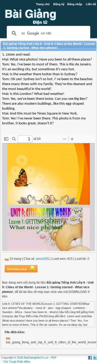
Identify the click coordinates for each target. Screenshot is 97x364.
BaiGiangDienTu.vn (36, 357)
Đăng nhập (74, 4)
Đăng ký (58, 4)
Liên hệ (91, 4)
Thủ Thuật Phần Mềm (16, 361)
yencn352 (43, 259)
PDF (54, 357)
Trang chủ (43, 4)
